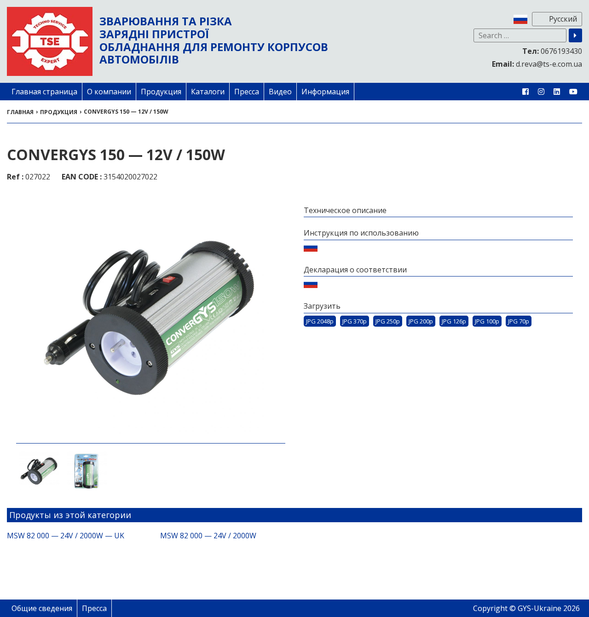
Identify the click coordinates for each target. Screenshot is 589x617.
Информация (325, 91)
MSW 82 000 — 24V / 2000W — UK (65, 535)
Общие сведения (42, 608)
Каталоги (208, 91)
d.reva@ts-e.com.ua (537, 64)
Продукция (161, 91)
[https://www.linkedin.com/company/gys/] (557, 91)
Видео (280, 91)
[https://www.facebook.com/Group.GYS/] (525, 91)
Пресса (246, 91)
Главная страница (44, 91)
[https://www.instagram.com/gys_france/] (541, 91)
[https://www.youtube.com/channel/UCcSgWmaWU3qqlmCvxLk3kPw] (573, 91)
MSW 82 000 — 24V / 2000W (208, 535)
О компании (109, 91)
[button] (575, 35)
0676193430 (552, 51)
